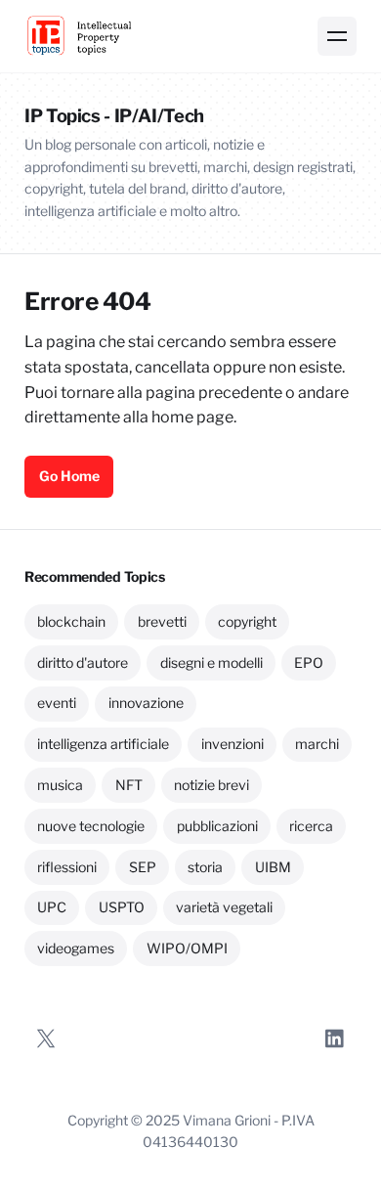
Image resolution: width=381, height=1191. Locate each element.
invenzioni (232, 743)
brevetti (162, 621)
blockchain (71, 621)
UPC (51, 907)
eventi (56, 702)
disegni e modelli (211, 662)
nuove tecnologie (91, 825)
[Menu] (337, 36)
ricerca (311, 825)
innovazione (146, 702)
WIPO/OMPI (187, 948)
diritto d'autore (82, 662)
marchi (317, 743)
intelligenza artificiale (103, 743)
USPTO (122, 907)
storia (205, 867)
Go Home (69, 475)
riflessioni (67, 867)
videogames (75, 948)
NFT (129, 784)
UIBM (273, 867)
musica (60, 784)
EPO (308, 662)
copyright (247, 621)
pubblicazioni (217, 825)
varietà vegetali (224, 907)
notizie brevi (211, 784)
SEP (142, 867)
